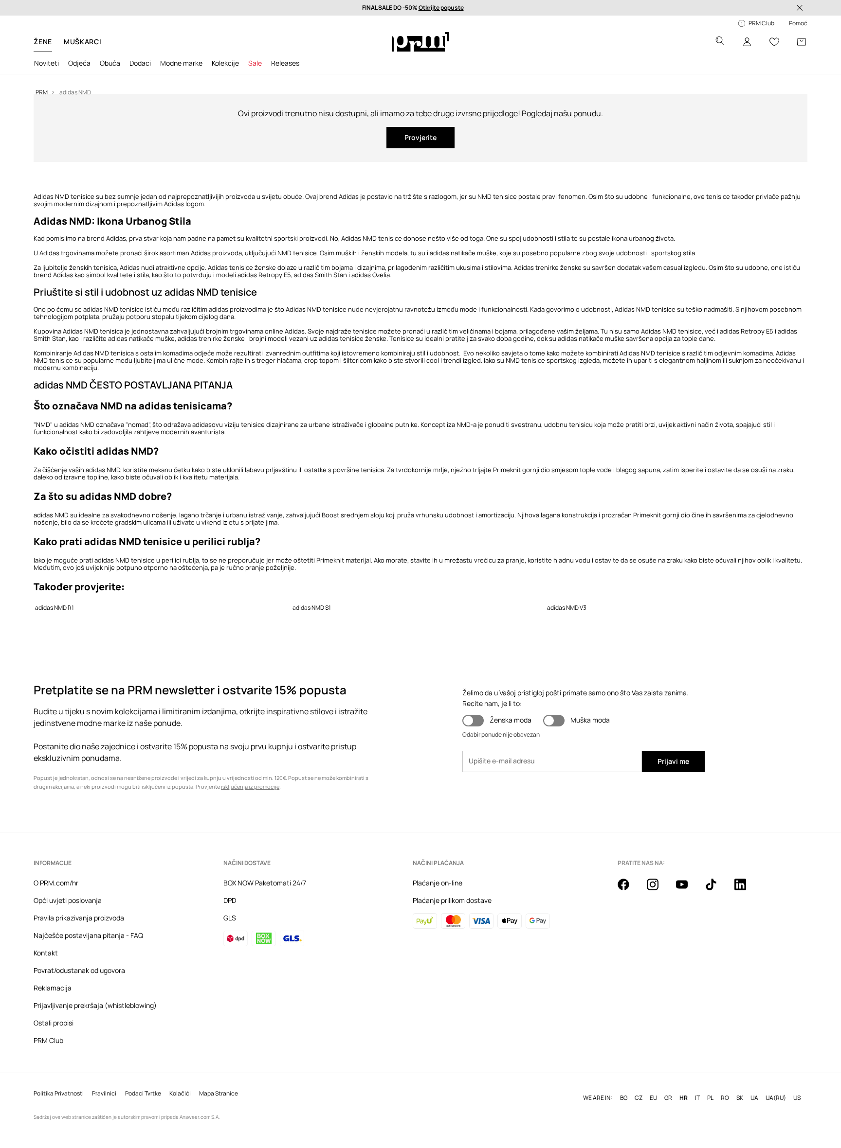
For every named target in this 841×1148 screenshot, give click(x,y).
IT (697, 1098)
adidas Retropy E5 (746, 331)
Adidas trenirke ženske (548, 267)
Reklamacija (53, 987)
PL (710, 1098)
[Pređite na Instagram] (658, 889)
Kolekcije (225, 63)
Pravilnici (104, 1093)
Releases (285, 63)
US (797, 1098)
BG (623, 1098)
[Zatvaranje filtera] (799, 8)
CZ (638, 1098)
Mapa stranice (218, 1093)
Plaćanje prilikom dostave (452, 900)
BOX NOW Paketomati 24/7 (264, 882)
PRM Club (48, 1040)
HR (683, 1098)
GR (668, 1098)
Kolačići (180, 1093)
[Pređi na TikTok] (717, 889)
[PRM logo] (420, 42)
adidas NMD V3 (566, 607)
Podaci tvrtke (143, 1093)
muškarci (83, 41)
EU (653, 1098)
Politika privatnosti (59, 1093)
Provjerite (420, 137)
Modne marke (181, 63)
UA (754, 1098)
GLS (229, 917)
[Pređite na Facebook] (629, 889)
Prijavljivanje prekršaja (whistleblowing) (95, 1005)
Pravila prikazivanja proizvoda (79, 917)
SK (739, 1098)
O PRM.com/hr (56, 882)
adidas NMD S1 (312, 607)
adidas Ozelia (370, 274)
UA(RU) (776, 1098)
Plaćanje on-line (437, 882)
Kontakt (46, 952)
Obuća (110, 63)
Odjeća (79, 63)
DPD (229, 900)
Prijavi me (673, 761)
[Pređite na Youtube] (687, 889)
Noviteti (46, 63)
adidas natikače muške (463, 252)
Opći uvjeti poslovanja (68, 900)
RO (725, 1098)
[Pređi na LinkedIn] (746, 889)
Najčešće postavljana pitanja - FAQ (88, 935)
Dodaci (140, 63)
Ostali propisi (53, 1022)
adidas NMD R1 (54, 607)
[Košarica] (801, 42)
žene (43, 41)
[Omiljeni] (774, 42)
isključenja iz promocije (250, 786)
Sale (255, 63)
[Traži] (720, 42)
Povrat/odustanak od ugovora (79, 970)
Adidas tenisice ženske (241, 267)
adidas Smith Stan (320, 274)
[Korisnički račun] (747, 42)
